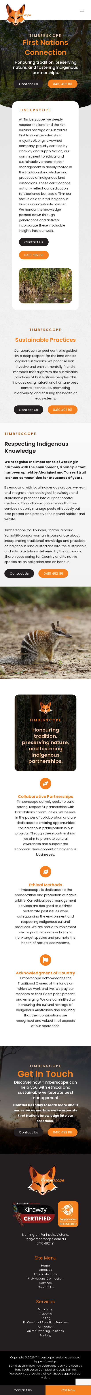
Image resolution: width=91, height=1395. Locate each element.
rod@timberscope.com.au (45, 1239)
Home (45, 1265)
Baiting (45, 1318)
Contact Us (46, 1287)
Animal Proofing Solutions (45, 1331)
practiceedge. (47, 1361)
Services (45, 1283)
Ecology (45, 1335)
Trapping (45, 1313)
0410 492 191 (45, 1243)
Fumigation (45, 1326)
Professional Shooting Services (45, 1322)
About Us (45, 1270)
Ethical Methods (45, 885)
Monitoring (45, 1309)
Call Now (68, 1390)
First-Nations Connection (45, 1278)
